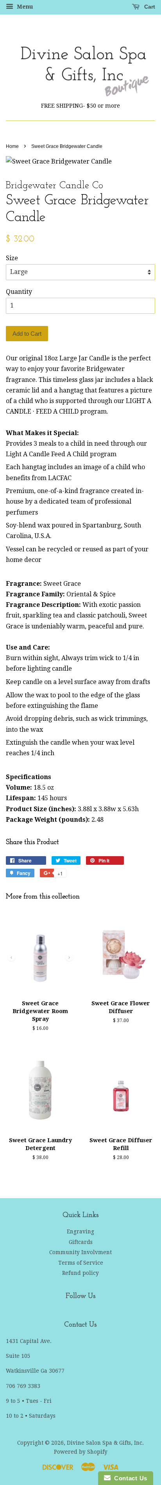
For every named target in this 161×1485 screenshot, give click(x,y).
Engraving (80, 1231)
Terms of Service (80, 1263)
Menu (24, 7)
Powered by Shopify (80, 1452)
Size (12, 258)
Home (12, 146)
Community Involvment (80, 1252)
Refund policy (80, 1273)
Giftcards (81, 1242)
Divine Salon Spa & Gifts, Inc (104, 1443)
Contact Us (129, 1478)
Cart (149, 7)
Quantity (19, 291)
